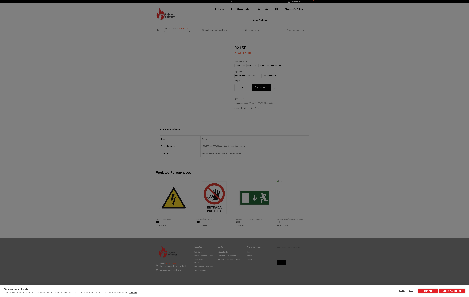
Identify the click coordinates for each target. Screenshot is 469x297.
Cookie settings (406, 291)
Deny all (428, 291)
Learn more (133, 292)
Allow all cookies (452, 291)
